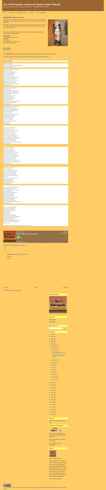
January (54, 379)
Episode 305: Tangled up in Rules (13, 17)
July (53, 364)
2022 (52, 344)
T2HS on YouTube (21, 12)
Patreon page (52, 440)
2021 (52, 382)
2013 (52, 402)
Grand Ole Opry (7, 49)
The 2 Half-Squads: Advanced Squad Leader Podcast (31, 4)
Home (4, 12)
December (54, 346)
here (50, 422)
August (54, 362)
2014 (52, 399)
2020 (52, 385)
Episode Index (52, 319)
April (53, 372)
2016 (52, 394)
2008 (52, 414)
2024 (52, 339)
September (55, 360)
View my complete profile (55, 478)
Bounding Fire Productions (29, 54)
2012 (52, 404)
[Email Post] (4, 247)
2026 (52, 334)
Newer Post (6, 287)
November (54, 348)
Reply (8, 258)
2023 (52, 341)
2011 (52, 407)
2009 (52, 412)
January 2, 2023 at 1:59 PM (20, 254)
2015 (52, 397)
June (53, 367)
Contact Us (31, 12)
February (54, 377)
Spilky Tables (52, 321)
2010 (52, 409)
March (53, 374)
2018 (52, 390)
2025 (52, 336)
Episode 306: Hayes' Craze (58, 352)
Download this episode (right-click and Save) (14, 245)
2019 (52, 387)
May (53, 369)
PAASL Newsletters (41, 12)
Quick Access (11, 12)
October (54, 350)
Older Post (65, 287)
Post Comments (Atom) (15, 290)
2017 (52, 392)
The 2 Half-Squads (56, 458)
